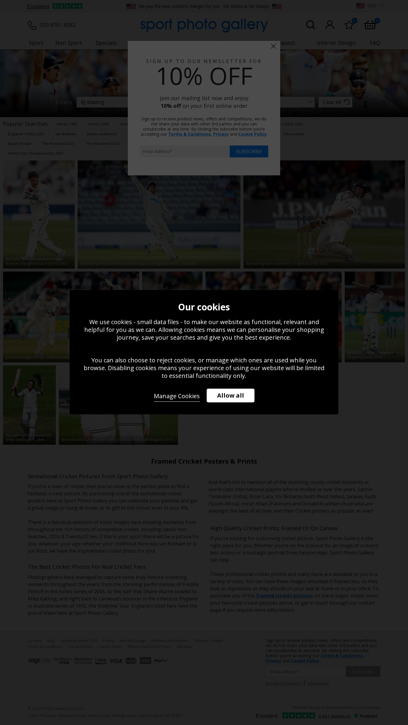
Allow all (230, 395)
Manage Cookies (177, 396)
